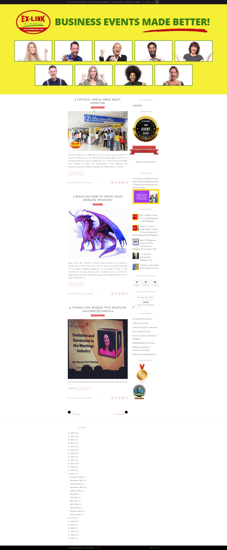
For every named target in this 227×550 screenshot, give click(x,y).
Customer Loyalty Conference (145, 327)
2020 (72, 453)
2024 (72, 440)
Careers (137, 2)
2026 (72, 433)
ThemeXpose (98, 547)
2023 (72, 443)
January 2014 (75, 514)
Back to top (154, 548)
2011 (72, 525)
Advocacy (129, 2)
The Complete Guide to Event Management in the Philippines (149, 218)
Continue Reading (76, 173)
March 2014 (75, 508)
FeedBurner (150, 305)
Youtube (155, 285)
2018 (72, 460)
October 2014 (75, 484)
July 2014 (74, 494)
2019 (72, 457)
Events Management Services (99, 2)
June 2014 (74, 497)
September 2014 (76, 487)
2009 (72, 531)
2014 (72, 474)
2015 (72, 470)
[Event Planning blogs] (142, 383)
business (98, 204)
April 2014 (74, 504)
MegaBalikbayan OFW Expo (144, 343)
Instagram (145, 285)
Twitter (137, 285)
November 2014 (76, 480)
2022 (72, 447)
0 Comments (88, 182)
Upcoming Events (117, 2)
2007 (72, 538)
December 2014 (76, 477)
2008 (72, 535)
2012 (72, 521)
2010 (72, 528)
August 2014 (75, 491)
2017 (72, 464)
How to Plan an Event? (142, 331)
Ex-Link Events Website (79, 2)
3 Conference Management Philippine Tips (146, 257)
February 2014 (76, 511)
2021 (72, 450)
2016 (72, 467)
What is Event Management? (144, 354)
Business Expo (98, 107)
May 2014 (74, 501)
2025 (72, 436)
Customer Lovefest (140, 323)
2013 (72, 518)
